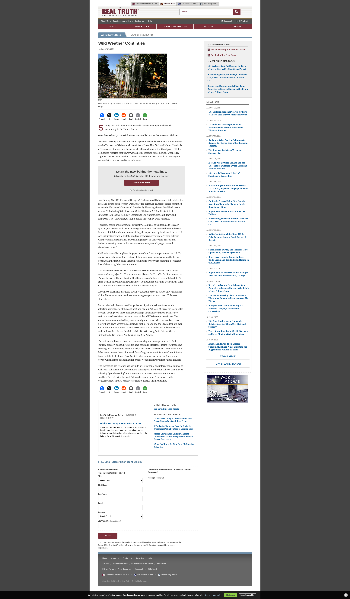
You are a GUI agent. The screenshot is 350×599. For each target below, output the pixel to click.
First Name (102, 485)
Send (107, 536)
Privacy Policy (108, 569)
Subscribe (237, 26)
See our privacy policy (213, 595)
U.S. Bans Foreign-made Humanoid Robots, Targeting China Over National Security (227, 324)
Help (150, 21)
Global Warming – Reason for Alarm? (228, 49)
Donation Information (122, 21)
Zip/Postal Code (105, 521)
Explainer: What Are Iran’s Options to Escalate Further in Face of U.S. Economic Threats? (228, 143)
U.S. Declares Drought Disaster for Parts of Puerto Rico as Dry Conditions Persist (173, 419)
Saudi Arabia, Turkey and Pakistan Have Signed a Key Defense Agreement (228, 251)
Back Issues (208, 26)
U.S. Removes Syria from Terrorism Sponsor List (225, 151)
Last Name (102, 494)
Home (104, 559)
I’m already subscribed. (143, 190)
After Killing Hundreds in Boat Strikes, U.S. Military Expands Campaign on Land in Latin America (228, 188)
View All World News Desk (228, 364)
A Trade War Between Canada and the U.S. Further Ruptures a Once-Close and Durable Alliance (227, 165)
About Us (105, 21)
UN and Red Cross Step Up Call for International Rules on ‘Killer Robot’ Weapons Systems (226, 127)
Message (151, 478)
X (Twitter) (243, 21)
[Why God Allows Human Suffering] (228, 390)
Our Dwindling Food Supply (166, 409)
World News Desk (142, 26)
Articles (113, 26)
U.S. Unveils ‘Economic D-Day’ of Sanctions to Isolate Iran (223, 174)
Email (100, 503)
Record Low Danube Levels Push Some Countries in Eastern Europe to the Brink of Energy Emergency (173, 436)
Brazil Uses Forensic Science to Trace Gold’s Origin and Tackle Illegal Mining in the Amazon (228, 260)
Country (101, 512)
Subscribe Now (141, 182)
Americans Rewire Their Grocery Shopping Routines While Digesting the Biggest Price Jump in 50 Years (227, 347)
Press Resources (124, 569)
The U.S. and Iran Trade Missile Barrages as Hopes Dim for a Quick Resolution (228, 332)
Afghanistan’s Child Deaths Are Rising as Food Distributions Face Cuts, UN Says (228, 274)
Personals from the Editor (142, 564)
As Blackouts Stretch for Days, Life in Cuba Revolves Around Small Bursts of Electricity (227, 237)
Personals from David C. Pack (175, 26)
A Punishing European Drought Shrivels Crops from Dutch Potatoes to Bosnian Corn (173, 427)
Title (100, 476)
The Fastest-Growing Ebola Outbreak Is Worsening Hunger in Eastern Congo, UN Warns (228, 298)
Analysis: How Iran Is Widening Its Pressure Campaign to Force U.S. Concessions (225, 308)
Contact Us (139, 21)
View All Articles (228, 357)
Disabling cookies (247, 595)
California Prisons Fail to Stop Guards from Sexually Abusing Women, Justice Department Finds (227, 204)
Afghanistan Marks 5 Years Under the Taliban (226, 213)
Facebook (228, 21)
